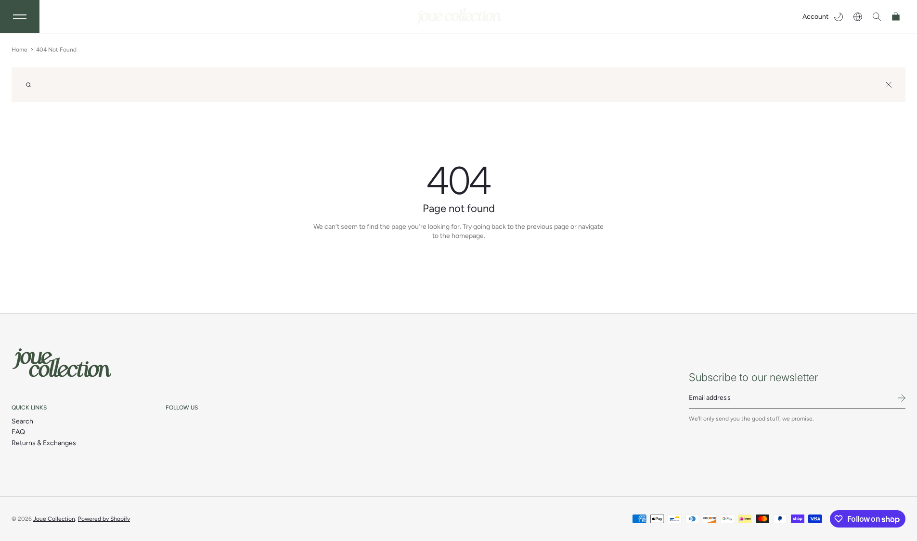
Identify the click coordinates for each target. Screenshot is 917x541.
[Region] (858, 16)
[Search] (28, 84)
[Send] (901, 398)
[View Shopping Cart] (896, 16)
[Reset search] (888, 84)
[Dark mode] (838, 16)
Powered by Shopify (104, 518)
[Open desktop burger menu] (19, 16)
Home (19, 49)
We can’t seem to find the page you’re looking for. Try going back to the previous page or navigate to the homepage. (458, 231)
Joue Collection (54, 518)
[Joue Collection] (62, 363)
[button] (877, 16)
